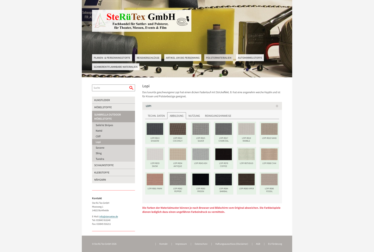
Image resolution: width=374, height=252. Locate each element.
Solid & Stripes (104, 125)
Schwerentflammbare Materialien (116, 66)
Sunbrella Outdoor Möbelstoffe (107, 117)
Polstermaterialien (218, 57)
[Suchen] (131, 88)
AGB (258, 243)
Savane (100, 147)
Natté (99, 130)
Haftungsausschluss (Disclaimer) (231, 243)
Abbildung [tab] (176, 115)
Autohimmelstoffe (250, 57)
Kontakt (163, 243)
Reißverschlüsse (148, 57)
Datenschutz (201, 243)
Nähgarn (100, 179)
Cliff (98, 136)
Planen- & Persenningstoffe (112, 57)
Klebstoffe (101, 172)
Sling (99, 153)
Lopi (148, 106)
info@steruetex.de (108, 216)
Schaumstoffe (104, 165)
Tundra (100, 159)
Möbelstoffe (103, 107)
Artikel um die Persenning (183, 57)
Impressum (181, 243)
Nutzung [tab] (194, 115)
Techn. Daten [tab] (156, 115)
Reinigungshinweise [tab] (218, 115)
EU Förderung (275, 243)
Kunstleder (102, 100)
